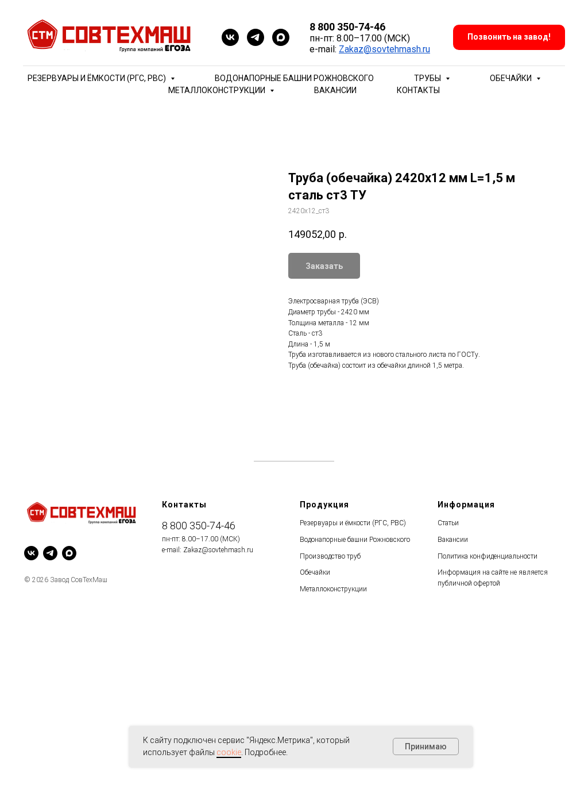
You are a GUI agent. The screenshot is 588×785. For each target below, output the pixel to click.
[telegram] (255, 37)
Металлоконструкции (333, 589)
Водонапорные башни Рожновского (294, 78)
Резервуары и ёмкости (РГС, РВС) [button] (98, 78)
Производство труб (330, 556)
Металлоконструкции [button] (217, 90)
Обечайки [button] (511, 78)
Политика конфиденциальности (487, 556)
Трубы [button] (428, 78)
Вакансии (335, 90)
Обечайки (315, 572)
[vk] (230, 37)
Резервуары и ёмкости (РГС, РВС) (353, 523)
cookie (228, 752)
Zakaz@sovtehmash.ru (384, 49)
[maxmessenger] (280, 37)
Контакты (418, 90)
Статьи (448, 523)
